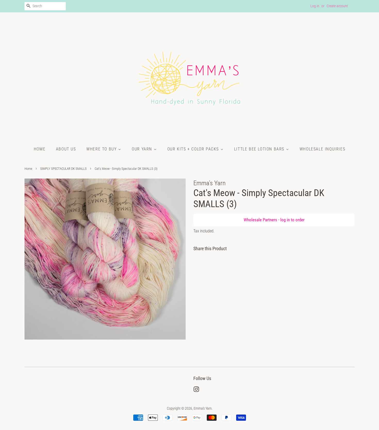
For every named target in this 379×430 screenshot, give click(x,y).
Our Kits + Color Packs (193, 149)
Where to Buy (102, 149)
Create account (337, 6)
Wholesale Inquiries (322, 149)
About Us (66, 149)
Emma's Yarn (203, 408)
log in (285, 219)
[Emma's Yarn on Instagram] (196, 390)
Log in (314, 6)
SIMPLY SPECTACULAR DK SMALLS (63, 169)
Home (39, 149)
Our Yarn (142, 149)
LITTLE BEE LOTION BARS (260, 149)
